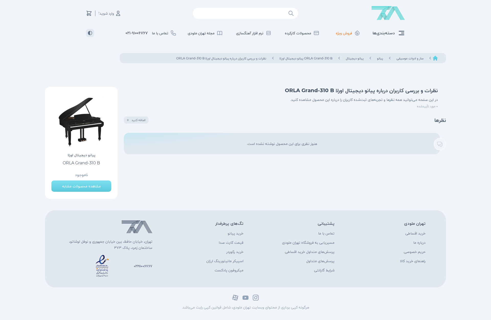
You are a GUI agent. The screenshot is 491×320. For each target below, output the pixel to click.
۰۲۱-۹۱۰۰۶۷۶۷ (137, 32)
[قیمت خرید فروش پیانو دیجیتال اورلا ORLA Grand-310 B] (81, 122)
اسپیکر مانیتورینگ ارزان (224, 261)
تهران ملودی (415, 223)
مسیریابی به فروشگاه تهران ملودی (308, 242)
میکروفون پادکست (229, 270)
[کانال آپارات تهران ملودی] (235, 298)
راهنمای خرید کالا (413, 261)
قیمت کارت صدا (231, 242)
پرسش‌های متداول (320, 261)
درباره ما (419, 242)
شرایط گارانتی (324, 270)
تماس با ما (326, 233)
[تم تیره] (90, 33)
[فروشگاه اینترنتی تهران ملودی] (388, 13)
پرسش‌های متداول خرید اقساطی (309, 251)
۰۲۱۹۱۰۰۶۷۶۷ (143, 266)
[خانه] (435, 58)
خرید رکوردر (234, 251)
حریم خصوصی (415, 251)
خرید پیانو (235, 233)
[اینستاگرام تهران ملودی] (256, 298)
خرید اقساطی (415, 233)
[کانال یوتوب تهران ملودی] (245, 298)
